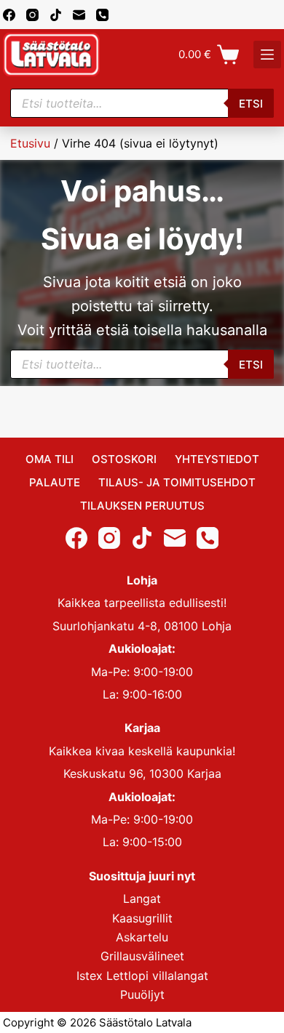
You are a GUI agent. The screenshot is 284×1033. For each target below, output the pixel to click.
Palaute (54, 482)
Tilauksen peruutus (142, 506)
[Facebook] (9, 15)
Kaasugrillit (142, 918)
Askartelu (142, 937)
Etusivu (30, 143)
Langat (142, 898)
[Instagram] (32, 15)
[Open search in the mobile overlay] (142, 103)
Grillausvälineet (142, 956)
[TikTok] (56, 15)
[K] (267, 54)
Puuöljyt (142, 994)
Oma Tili (49, 459)
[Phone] (102, 15)
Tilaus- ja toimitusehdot (177, 482)
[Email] (79, 15)
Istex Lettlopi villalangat (142, 975)
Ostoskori (124, 459)
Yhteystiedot (217, 459)
